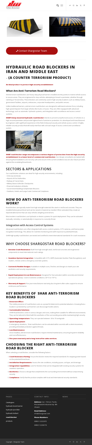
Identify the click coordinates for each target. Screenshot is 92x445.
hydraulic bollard (12, 413)
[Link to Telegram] (70, 5)
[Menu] (61, 5)
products (9, 421)
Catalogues (10, 402)
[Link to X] (80, 5)
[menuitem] (56, 5)
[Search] (56, 5)
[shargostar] (14, 5)
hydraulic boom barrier (14, 406)
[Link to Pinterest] (84, 5)
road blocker (11, 417)
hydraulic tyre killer (13, 410)
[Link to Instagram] (73, 5)
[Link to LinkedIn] (77, 5)
